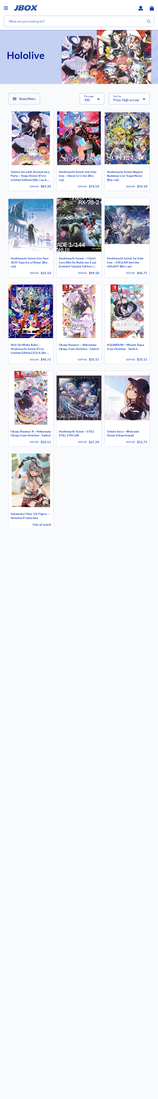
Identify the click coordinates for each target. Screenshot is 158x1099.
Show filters (27, 99)
